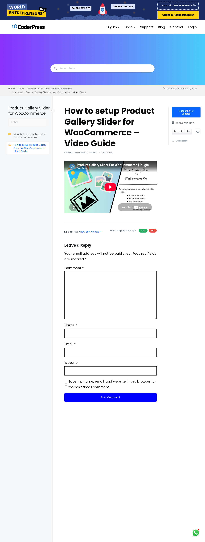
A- (175, 131)
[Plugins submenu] (119, 27)
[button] (178, 15)
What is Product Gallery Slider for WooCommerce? (30, 136)
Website (71, 362)
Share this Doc (185, 123)
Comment (74, 268)
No (152, 230)
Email (70, 344)
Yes (143, 230)
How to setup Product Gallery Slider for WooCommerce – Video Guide (30, 148)
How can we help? (90, 231)
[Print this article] (198, 131)
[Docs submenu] (134, 27)
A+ (188, 131)
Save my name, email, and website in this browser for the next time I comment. (112, 384)
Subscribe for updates (186, 112)
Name (70, 325)
